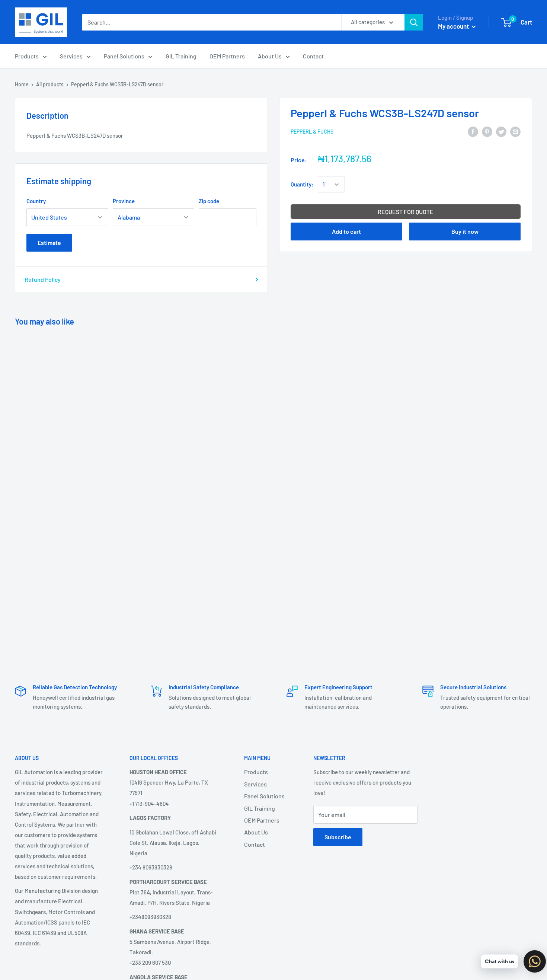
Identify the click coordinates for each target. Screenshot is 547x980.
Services (71, 56)
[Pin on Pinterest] (487, 131)
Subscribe (337, 836)
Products (27, 56)
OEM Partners (227, 56)
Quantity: (302, 184)
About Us (270, 56)
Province (124, 201)
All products (50, 84)
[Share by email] (515, 131)
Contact (313, 56)
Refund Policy (43, 279)
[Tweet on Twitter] (501, 131)
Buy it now (465, 231)
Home (22, 84)
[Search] (413, 22)
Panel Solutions (124, 56)
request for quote (406, 212)
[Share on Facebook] (473, 131)
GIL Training (181, 56)
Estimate (49, 242)
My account (454, 26)
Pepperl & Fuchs (312, 132)
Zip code (209, 201)
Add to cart (346, 231)
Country (36, 201)
